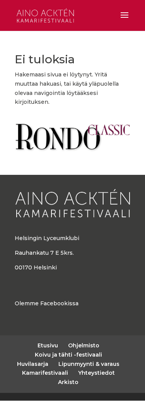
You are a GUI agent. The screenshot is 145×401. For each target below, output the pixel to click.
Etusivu (48, 345)
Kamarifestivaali (45, 372)
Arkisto (68, 382)
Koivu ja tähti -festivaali (68, 354)
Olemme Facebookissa (46, 303)
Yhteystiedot (96, 372)
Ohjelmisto (83, 345)
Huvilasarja (32, 363)
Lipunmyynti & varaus (88, 363)
